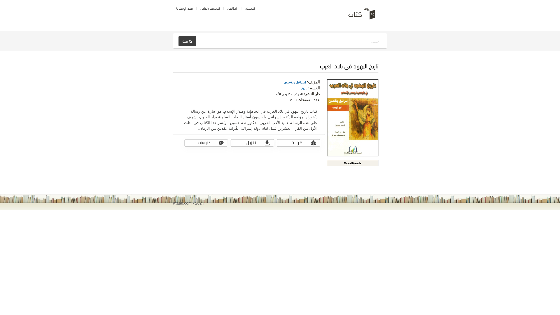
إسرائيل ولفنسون (295, 82)
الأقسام (250, 8)
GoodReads (353, 163)
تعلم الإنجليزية (184, 8)
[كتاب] (358, 15)
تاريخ (304, 88)
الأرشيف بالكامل (210, 8)
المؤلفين (232, 8)
